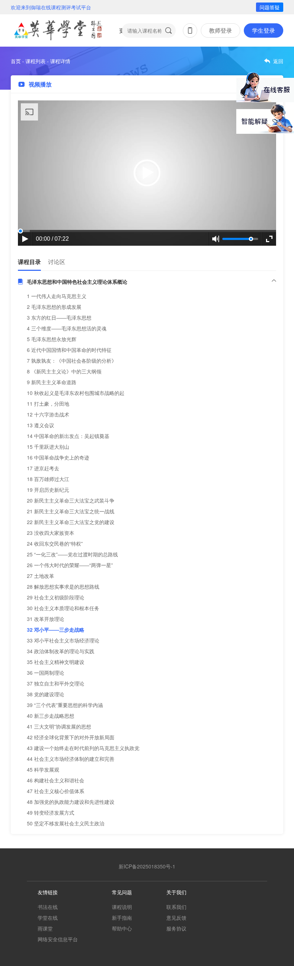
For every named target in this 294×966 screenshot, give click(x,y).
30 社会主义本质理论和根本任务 (63, 608)
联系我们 (176, 906)
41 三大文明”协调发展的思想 (59, 726)
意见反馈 (176, 917)
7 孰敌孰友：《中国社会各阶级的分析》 (72, 360)
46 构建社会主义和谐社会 (55, 780)
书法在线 (48, 906)
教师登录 (220, 30)
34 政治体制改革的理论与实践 (60, 651)
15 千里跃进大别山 (48, 446)
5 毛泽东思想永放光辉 (51, 339)
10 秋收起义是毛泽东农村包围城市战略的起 (75, 392)
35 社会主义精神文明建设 (55, 661)
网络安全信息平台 (58, 939)
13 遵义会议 (40, 425)
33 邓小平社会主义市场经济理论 (63, 640)
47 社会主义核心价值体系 (55, 791)
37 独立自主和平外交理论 (55, 683)
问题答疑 (270, 7)
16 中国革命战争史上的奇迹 (58, 457)
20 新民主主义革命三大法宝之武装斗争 (70, 500)
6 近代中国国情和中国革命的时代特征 (69, 349)
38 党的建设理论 (45, 694)
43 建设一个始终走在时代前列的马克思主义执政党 (83, 747)
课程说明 (122, 906)
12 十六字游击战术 (48, 414)
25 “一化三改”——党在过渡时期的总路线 (72, 554)
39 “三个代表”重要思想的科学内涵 (65, 704)
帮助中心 (122, 928)
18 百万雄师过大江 (48, 478)
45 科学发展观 (43, 769)
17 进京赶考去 (43, 468)
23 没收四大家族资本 (50, 532)
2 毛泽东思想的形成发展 (54, 306)
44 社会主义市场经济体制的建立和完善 (70, 758)
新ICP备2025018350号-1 (147, 866)
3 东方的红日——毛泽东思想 (59, 317)
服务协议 (176, 928)
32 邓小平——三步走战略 (55, 629)
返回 (278, 61)
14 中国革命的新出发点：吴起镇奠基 (68, 435)
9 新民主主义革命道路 (51, 382)
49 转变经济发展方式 (50, 812)
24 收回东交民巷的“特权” (55, 543)
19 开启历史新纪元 (48, 489)
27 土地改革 (40, 575)
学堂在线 (48, 917)
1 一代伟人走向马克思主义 (56, 296)
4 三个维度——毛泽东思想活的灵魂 (66, 328)
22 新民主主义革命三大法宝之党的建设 (70, 522)
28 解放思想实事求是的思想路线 (63, 586)
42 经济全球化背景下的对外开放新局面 (70, 737)
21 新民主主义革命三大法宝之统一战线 (70, 511)
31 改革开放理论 (45, 618)
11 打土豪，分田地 (48, 403)
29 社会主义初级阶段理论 (55, 597)
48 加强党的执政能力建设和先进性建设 (70, 801)
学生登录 (263, 30)
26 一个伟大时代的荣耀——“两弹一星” (70, 565)
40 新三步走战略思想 (50, 715)
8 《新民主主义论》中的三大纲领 (64, 371)
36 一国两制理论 (45, 672)
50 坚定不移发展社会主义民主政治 (65, 823)
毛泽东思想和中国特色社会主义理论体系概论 (77, 281)
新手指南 (122, 917)
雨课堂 (45, 928)
